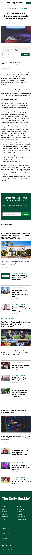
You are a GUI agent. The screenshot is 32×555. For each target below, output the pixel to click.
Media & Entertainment (20, 8)
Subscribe (25, 54)
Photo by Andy (22, 433)
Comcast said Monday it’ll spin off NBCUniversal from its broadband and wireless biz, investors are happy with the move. (15, 437)
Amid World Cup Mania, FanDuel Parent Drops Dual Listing (21, 482)
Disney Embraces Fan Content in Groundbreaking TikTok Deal (20, 293)
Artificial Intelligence (19, 273)
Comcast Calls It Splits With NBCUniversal (13, 411)
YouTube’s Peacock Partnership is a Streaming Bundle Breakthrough (15, 324)
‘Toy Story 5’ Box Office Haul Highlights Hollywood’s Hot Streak (20, 452)
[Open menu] (2, 3)
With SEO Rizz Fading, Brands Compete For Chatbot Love (19, 278)
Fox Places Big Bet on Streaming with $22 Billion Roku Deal (21, 467)
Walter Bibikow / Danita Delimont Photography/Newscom (20, 258)
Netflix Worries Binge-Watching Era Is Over (19, 379)
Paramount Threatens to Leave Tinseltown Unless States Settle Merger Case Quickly (16, 235)
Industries (8, 8)
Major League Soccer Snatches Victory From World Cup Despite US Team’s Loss (20, 393)
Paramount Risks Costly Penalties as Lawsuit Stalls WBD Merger (21, 309)
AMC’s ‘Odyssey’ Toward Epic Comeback (20, 366)
